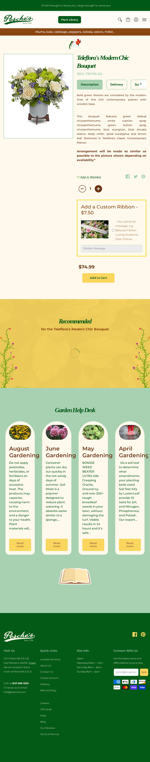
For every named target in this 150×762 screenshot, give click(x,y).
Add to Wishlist (90, 177)
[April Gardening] (130, 433)
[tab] (90, 85)
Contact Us (46, 671)
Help (43, 715)
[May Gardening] (93, 433)
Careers (44, 703)
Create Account (49, 677)
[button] (120, 19)
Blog (43, 721)
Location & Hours (50, 659)
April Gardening (134, 452)
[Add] (98, 188)
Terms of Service (49, 734)
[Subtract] (82, 188)
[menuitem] (120, 19)
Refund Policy (48, 690)
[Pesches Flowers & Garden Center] (18, 19)
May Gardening (97, 452)
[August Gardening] (20, 433)
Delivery (45, 684)
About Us (45, 665)
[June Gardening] (57, 433)
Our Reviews (47, 727)
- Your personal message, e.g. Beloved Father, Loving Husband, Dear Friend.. (126, 230)
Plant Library (69, 19)
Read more (20, 544)
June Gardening (61, 452)
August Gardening (24, 452)
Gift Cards (46, 709)
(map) (32, 662)
